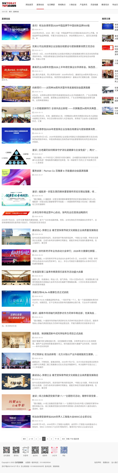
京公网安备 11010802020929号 (32, 466)
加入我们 (114, 462)
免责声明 (97, 462)
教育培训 (105, 4)
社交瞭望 (51, 4)
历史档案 (94, 4)
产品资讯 (83, 4)
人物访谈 (72, 4)
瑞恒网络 (56, 466)
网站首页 (29, 4)
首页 (10, 12)
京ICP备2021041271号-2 (11, 466)
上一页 (31, 439)
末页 (63, 439)
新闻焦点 (62, 4)
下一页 (57, 439)
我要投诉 (106, 462)
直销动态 (40, 4)
